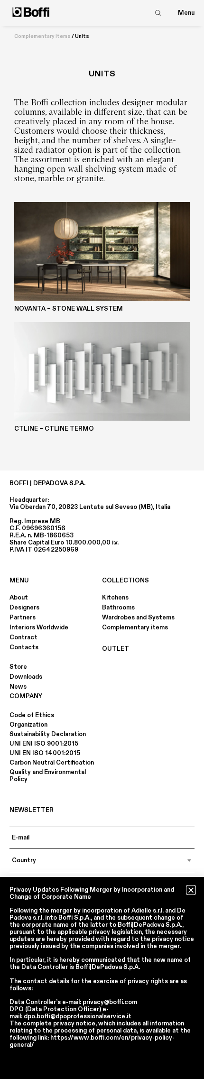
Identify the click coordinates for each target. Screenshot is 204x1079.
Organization (28, 725)
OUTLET (115, 649)
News (18, 687)
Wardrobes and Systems (138, 617)
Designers (24, 607)
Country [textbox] (24, 860)
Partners (22, 617)
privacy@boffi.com (110, 1002)
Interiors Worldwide (38, 627)
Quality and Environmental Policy (47, 775)
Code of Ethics (31, 715)
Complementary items (42, 36)
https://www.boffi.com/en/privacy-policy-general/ (92, 1041)
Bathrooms (118, 607)
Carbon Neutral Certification (51, 762)
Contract (23, 637)
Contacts (23, 647)
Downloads (25, 677)
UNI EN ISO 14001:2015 (44, 753)
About (18, 597)
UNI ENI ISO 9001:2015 (43, 743)
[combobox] (102, 860)
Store (18, 667)
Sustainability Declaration (47, 734)
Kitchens (115, 597)
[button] (191, 890)
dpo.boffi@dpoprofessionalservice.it (77, 1016)
